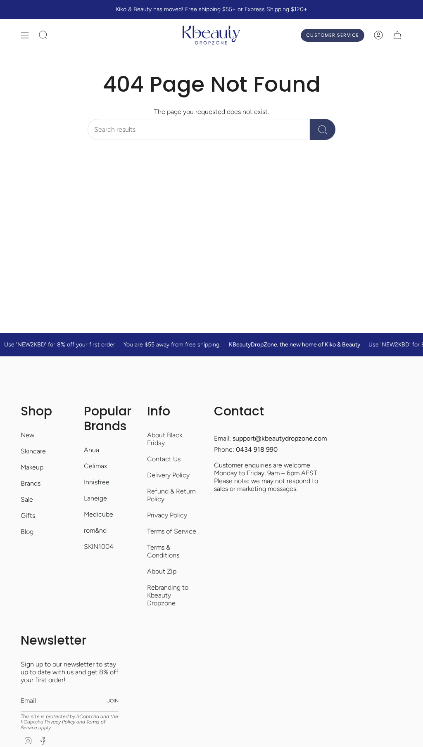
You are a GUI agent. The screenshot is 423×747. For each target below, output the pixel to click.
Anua (91, 450)
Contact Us (164, 459)
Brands (30, 483)
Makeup (32, 467)
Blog (27, 532)
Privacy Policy (167, 515)
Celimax (95, 466)
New (27, 435)
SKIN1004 (99, 546)
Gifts (28, 515)
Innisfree (96, 482)
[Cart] (397, 35)
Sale (27, 499)
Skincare (33, 451)
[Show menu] (25, 35)
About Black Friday (164, 439)
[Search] (322, 129)
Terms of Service (171, 531)
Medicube (98, 514)
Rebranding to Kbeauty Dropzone (167, 595)
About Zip (161, 571)
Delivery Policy (168, 475)
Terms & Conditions (163, 551)
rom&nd (95, 530)
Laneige (95, 498)
